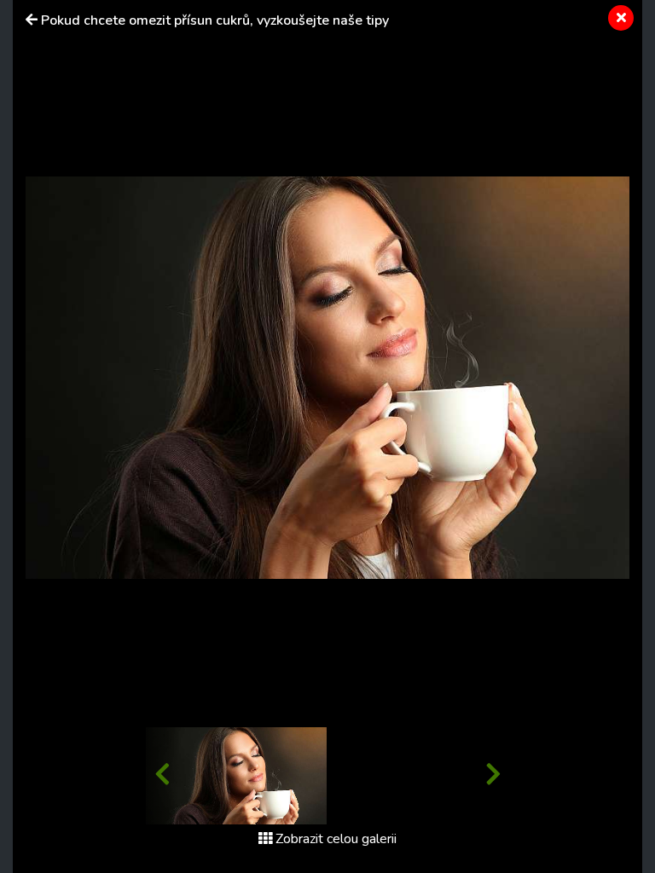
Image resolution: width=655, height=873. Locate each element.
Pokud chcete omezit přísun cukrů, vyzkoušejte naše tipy (215, 20)
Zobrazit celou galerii (336, 839)
